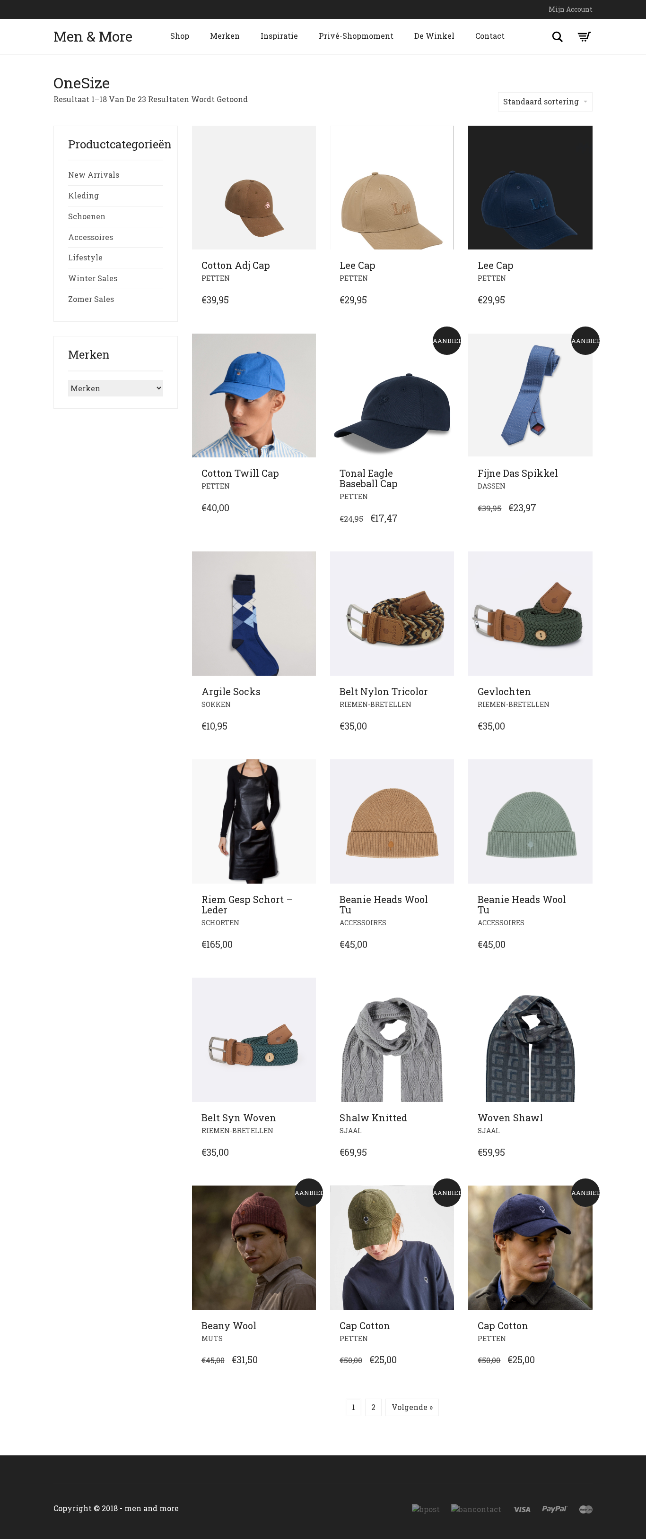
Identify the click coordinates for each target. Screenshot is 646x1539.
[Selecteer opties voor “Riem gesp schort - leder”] (306, 899)
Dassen (492, 485)
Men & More (92, 36)
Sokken (216, 704)
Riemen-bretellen (237, 1130)
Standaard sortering (541, 101)
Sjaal (351, 1130)
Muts (212, 1338)
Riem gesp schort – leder (247, 904)
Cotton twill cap (240, 473)
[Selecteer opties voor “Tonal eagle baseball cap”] (444, 473)
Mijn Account (571, 9)
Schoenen (86, 216)
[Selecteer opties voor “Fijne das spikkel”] (582, 473)
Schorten (220, 922)
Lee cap (357, 265)
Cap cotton (365, 1325)
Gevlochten (504, 691)
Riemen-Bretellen (375, 704)
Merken (225, 36)
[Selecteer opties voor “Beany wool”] (306, 1326)
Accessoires (363, 922)
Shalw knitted (373, 1117)
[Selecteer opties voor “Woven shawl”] (582, 1118)
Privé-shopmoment (356, 36)
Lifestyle (85, 257)
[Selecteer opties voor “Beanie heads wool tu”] (444, 899)
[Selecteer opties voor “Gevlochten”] (582, 692)
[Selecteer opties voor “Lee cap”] (444, 265)
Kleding (83, 195)
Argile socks (231, 691)
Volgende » (412, 1407)
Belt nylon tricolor (384, 691)
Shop (179, 36)
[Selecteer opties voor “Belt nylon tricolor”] (444, 692)
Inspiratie (279, 36)
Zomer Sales (91, 299)
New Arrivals (93, 175)
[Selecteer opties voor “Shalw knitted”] (444, 1118)
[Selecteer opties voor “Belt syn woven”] (306, 1118)
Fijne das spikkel (518, 473)
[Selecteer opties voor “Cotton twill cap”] (306, 473)
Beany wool (228, 1325)
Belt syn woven (238, 1117)
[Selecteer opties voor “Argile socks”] (306, 692)
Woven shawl (510, 1117)
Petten (215, 278)
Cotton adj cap (235, 265)
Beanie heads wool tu (384, 904)
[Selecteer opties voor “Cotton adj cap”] (306, 265)
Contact (490, 36)
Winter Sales (92, 278)
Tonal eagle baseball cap (369, 478)
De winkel (434, 36)
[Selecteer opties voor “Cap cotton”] (444, 1326)
